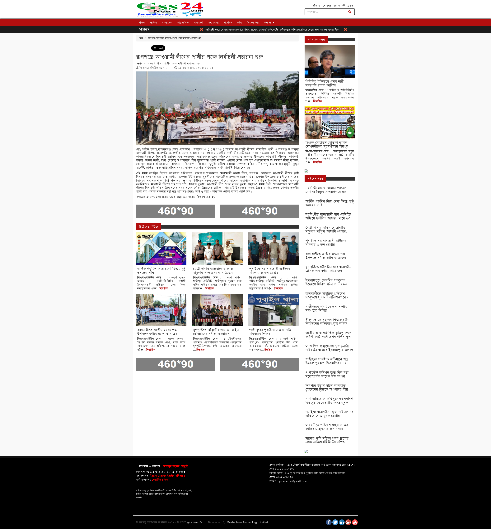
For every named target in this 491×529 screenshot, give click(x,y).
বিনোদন (228, 22)
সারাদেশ (198, 22)
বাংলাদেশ (167, 22)
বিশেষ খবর (253, 22)
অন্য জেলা (213, 22)
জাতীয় (153, 22)
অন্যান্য (268, 22)
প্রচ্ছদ (142, 22)
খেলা (239, 22)
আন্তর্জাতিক (183, 22)
